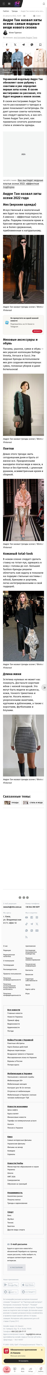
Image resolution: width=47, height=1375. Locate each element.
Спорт (10, 1212)
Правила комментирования (32, 959)
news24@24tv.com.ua (12, 907)
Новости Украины (15, 1017)
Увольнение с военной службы (20, 1077)
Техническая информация (30, 965)
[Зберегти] (40, 45)
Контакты (29, 970)
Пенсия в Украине (15, 1128)
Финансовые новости (16, 1117)
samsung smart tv (28, 1292)
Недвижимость (15, 1192)
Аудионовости (13, 1027)
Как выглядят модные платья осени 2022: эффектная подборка (23, 184)
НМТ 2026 (11, 1177)
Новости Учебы (15, 1163)
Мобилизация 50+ (15, 1080)
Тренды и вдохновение (17, 1203)
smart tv (11, 1292)
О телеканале (8, 961)
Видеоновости (13, 1024)
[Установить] (23, 1356)
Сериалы (11, 1154)
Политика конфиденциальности (12, 979)
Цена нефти (12, 1110)
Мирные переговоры (16, 1050)
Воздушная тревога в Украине (20, 1054)
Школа (10, 1173)
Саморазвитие (13, 1180)
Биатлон (11, 1226)
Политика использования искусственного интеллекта (9, 986)
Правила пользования (12, 974)
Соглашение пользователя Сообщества (31, 952)
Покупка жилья (13, 1200)
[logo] (17, 3)
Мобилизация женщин (17, 1084)
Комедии (11, 1151)
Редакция (7, 950)
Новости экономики (17, 1106)
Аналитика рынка (15, 1196)
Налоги (10, 1124)
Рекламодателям (10, 969)
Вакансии (29, 974)
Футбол (10, 1219)
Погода (10, 1031)
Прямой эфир (13, 1020)
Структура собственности (31, 980)
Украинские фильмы (16, 1143)
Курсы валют (13, 1113)
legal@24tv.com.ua (33, 1334)
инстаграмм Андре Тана (25, 37)
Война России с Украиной (20, 1040)
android (11, 1285)
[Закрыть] (42, 1350)
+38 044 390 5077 (32, 907)
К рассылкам (16, 1267)
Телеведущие (8, 965)
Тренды (15, 11)
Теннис (10, 1222)
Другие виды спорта (16, 1230)
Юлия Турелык (15, 33)
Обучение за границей (17, 1184)
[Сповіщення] (44, 3)
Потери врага (13, 1065)
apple (28, 1285)
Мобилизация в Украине (19, 1073)
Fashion (6, 11)
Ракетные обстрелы (15, 1043)
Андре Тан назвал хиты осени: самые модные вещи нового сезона (32, 11)
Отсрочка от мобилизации (18, 1091)
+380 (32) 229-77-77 (18, 1331)
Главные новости (14, 1013)
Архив (27, 985)
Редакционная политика (9, 955)
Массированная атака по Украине (22, 1057)
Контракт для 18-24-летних (19, 1087)
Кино (10, 1136)
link (26, 917)
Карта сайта (30, 989)
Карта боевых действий (17, 1047)
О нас (5, 946)
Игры (27, 994)
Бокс (9, 1215)
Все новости (13, 1009)
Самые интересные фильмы (19, 1140)
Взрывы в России (14, 1061)
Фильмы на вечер (15, 1147)
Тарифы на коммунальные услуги (21, 1121)
